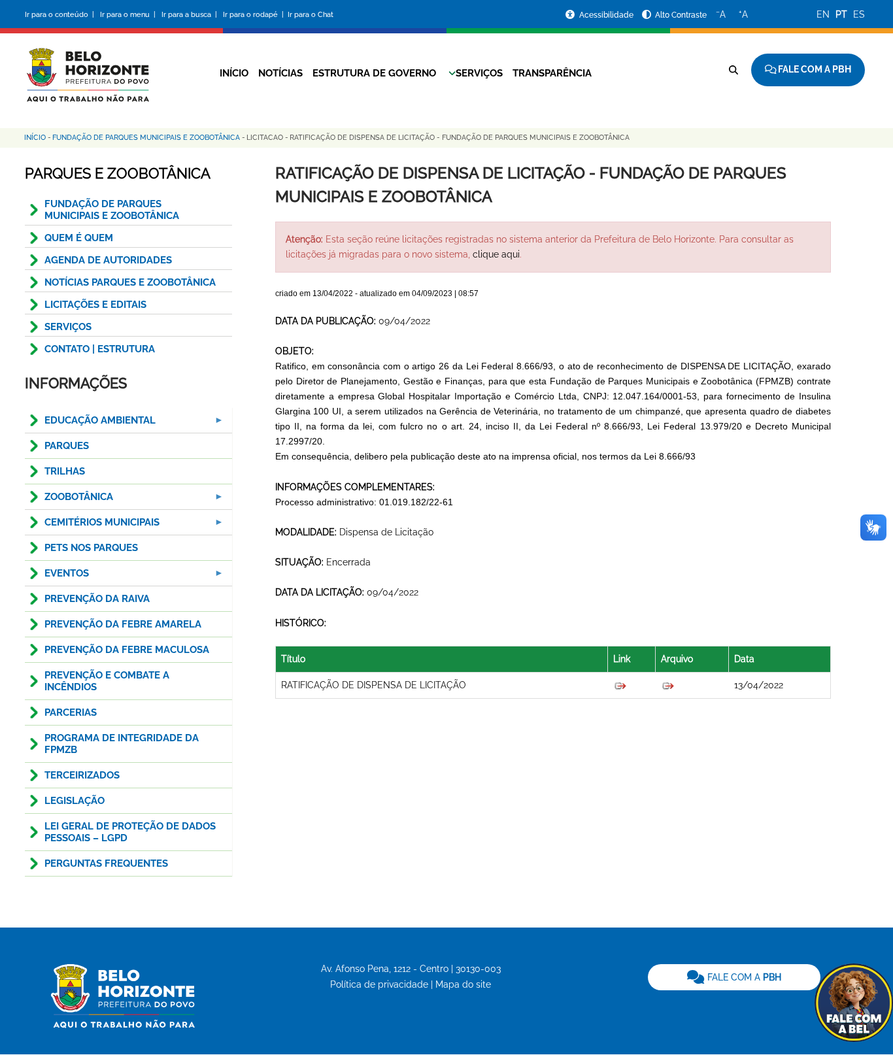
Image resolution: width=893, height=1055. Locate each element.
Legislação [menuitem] (74, 801)
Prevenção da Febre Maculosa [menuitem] (126, 650)
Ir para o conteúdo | (61, 14)
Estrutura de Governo (374, 73)
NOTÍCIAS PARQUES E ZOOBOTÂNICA (130, 282)
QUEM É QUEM (78, 238)
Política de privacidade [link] (379, 984)
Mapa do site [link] (463, 984)
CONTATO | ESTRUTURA (99, 349)
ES (859, 14)
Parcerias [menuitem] (70, 712)
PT (841, 14)
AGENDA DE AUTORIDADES (108, 260)
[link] (734, 977)
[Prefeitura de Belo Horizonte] (87, 66)
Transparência (552, 73)
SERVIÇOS (68, 327)
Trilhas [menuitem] (64, 471)
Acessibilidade (607, 15)
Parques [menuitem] (66, 446)
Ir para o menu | (129, 14)
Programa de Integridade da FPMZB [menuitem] (121, 744)
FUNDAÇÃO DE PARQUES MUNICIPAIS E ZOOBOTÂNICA (111, 210)
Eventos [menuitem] (57, 576)
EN (823, 14)
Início (234, 73)
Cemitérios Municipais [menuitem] (92, 525)
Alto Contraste (681, 15)
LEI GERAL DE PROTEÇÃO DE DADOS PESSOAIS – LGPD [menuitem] (130, 832)
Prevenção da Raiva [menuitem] (97, 599)
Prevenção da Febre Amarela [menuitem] (122, 624)
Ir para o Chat (310, 14)
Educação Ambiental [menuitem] (90, 423)
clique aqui (496, 254)
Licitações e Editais (95, 304)
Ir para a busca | (190, 14)
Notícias (280, 73)
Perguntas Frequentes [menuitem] (106, 863)
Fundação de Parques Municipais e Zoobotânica (146, 137)
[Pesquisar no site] (733, 70)
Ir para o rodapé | (254, 14)
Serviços (479, 73)
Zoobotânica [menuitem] (69, 500)
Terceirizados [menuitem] (82, 775)
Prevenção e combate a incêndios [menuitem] (106, 681)
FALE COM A (743, 977)
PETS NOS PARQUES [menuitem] (91, 548)
